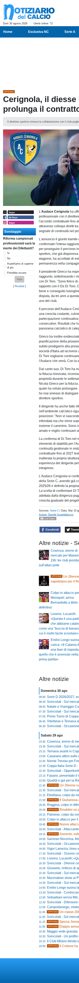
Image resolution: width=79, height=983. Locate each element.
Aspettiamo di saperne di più (20, 265)
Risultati (19, 286)
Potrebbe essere (16, 272)
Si (8, 253)
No (8, 258)
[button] (19, 279)
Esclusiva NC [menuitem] (38, 31)
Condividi (52, 529)
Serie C (54, 510)
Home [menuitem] (7, 31)
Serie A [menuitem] (69, 31)
